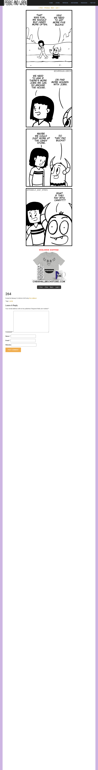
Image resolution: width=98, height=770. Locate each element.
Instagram (74, 3)
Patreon (65, 3)
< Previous (47, 8)
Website (8, 345)
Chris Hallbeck (33, 298)
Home (51, 3)
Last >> (58, 8)
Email (7, 340)
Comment (9, 332)
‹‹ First (40, 287)
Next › (52, 287)
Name (7, 336)
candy (11, 301)
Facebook (84, 3)
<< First (40, 8)
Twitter (92, 3)
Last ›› (58, 287)
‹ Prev (46, 287)
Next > (52, 8)
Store (58, 3)
